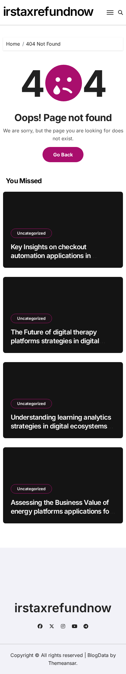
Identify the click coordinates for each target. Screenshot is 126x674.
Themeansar (62, 663)
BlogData (98, 655)
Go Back (63, 155)
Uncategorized (31, 233)
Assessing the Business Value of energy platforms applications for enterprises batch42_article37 (61, 511)
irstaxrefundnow (48, 11)
